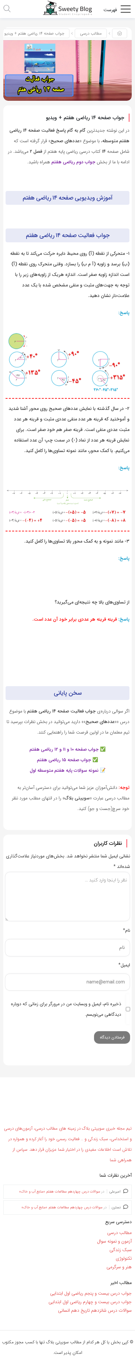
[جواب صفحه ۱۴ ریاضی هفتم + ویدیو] (67, 70)
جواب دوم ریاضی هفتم (73, 162)
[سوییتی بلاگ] (67, 8)
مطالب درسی (91, 33)
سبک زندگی (120, 1249)
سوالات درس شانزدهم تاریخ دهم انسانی (95, 1310)
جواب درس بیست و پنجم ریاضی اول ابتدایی (91, 1293)
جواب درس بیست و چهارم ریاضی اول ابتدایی (90, 1301)
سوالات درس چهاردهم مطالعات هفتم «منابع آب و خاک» (59, 1192)
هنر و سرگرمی (119, 1267)
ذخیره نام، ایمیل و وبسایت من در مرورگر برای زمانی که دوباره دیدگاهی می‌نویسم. (66, 1009)
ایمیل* (124, 965)
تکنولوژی (124, 1258)
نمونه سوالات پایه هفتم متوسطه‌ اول (64, 770)
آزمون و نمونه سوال (114, 1241)
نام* (126, 930)
